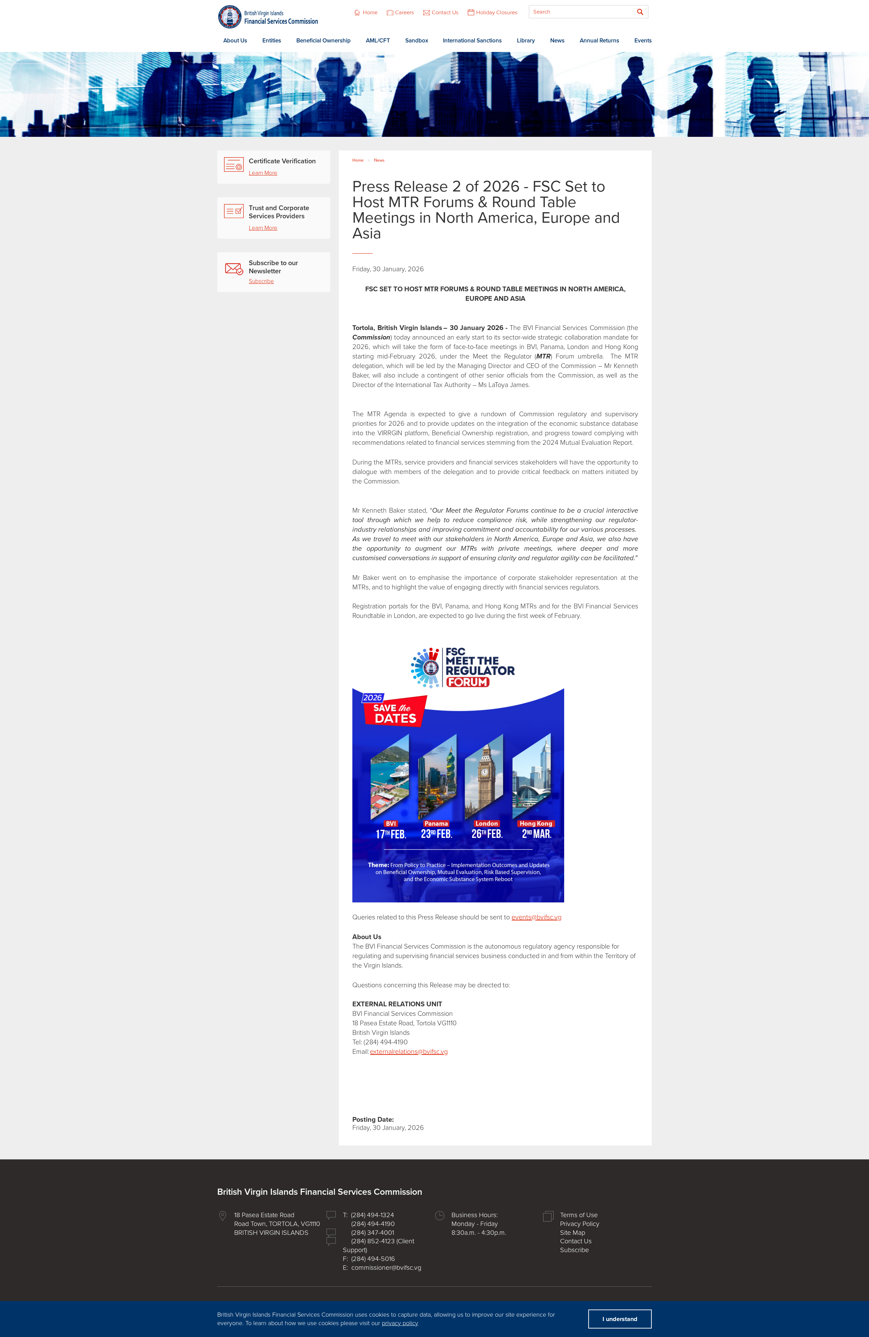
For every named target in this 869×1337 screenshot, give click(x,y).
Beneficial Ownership (323, 40)
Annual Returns (599, 40)
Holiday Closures (497, 12)
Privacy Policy (579, 1224)
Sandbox (416, 40)
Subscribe (261, 281)
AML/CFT (378, 40)
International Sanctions (472, 40)
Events (643, 40)
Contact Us (445, 12)
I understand (620, 1319)
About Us (235, 40)
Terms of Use (579, 1215)
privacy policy (400, 1323)
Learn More (263, 173)
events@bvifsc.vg (536, 917)
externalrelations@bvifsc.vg (409, 1052)
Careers (404, 12)
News (557, 40)
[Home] (268, 17)
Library (526, 40)
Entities (271, 40)
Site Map (572, 1233)
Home (370, 12)
